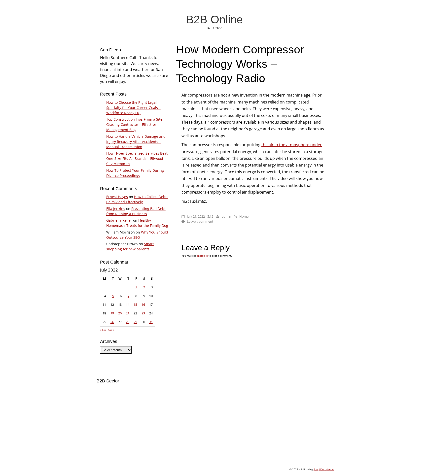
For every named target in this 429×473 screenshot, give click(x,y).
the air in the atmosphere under (291, 144)
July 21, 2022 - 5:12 (200, 216)
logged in (202, 255)
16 (143, 304)
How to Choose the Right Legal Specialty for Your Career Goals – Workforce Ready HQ (133, 107)
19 (112, 313)
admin (226, 216)
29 (135, 322)
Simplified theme (324, 469)
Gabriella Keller (119, 220)
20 (120, 313)
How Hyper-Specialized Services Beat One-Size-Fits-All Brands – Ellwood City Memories (137, 158)
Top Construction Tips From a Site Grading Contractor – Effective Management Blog (134, 124)
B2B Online (214, 19)
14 (127, 304)
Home (244, 216)
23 (143, 313)
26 (112, 322)
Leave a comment (200, 221)
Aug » (111, 330)
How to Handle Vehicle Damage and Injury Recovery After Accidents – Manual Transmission (136, 141)
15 (135, 304)
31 (151, 322)
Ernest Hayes (117, 196)
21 (127, 313)
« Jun (103, 330)
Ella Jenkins (115, 208)
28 (127, 322)
